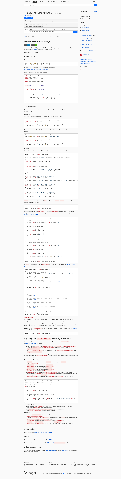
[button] (75, 32)
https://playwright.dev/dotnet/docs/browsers (36, 69)
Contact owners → (92, 51)
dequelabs (83, 61)
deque (89, 59)
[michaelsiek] (81, 55)
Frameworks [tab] (35, 36)
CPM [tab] (43, 29)
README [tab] (28, 36)
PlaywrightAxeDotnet (61, 338)
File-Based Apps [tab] (64, 29)
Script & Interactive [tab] (55, 29)
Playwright (34, 49)
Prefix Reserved (30, 15)
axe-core (64, 48)
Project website (85, 27)
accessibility (84, 59)
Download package (86, 35)
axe (88, 61)
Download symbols (86, 38)
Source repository (86, 30)
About (52, 473)
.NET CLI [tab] (26, 29)
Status (51, 463)
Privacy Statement (79, 473)
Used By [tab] (53, 36)
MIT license (84, 32)
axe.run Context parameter (31, 214)
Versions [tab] (60, 36)
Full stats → (94, 11)
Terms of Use (58, 473)
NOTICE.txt (65, 450)
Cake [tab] (70, 29)
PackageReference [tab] (37, 29)
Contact (26, 463)
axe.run (39, 150)
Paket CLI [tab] (48, 29)
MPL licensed (50, 443)
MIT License (52, 440)
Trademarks (88, 473)
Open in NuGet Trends (87, 44)
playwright (86, 63)
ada (82, 63)
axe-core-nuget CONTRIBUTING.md (43, 432)
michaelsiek (86, 54)
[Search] (95, 5)
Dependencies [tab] (45, 36)
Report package (85, 47)
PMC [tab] (31, 29)
